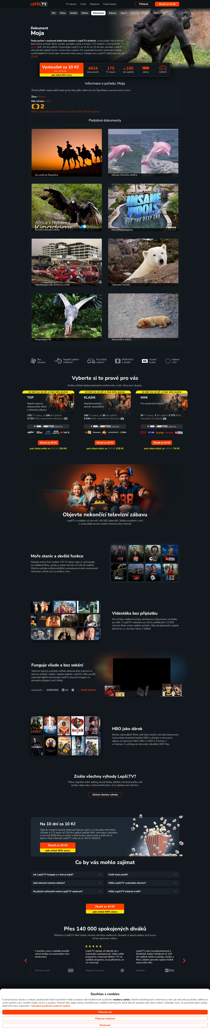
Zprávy (134, 13)
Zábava (112, 13)
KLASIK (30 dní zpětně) (64, 111)
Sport (123, 13)
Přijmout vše (105, 1012)
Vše (53, 13)
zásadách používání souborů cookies (50, 1005)
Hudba (145, 13)
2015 (48, 101)
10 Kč (34, 56)
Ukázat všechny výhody (105, 794)
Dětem (85, 13)
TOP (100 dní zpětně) (88, 111)
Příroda (41, 96)
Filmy (63, 13)
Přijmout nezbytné (105, 1018)
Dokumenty (98, 13)
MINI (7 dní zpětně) (41, 111)
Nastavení (105, 1025)
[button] (25, 960)
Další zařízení (88, 689)
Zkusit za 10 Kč (167, 4)
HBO (155, 13)
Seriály (73, 13)
